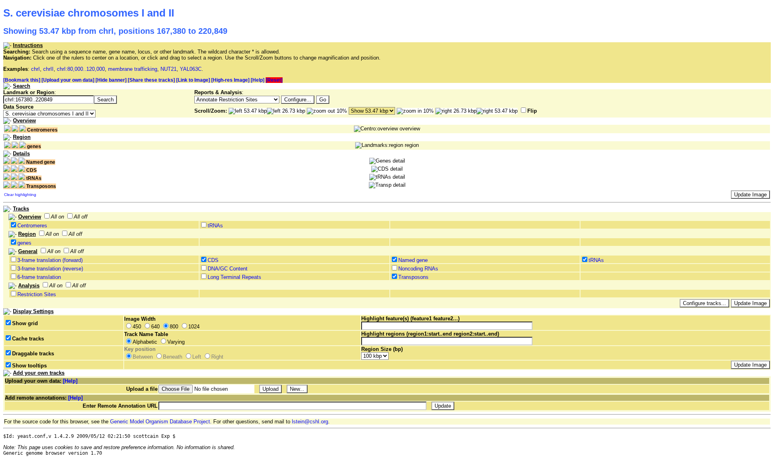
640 (155, 327)
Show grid (25, 323)
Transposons (413, 277)
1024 (194, 327)
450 (137, 327)
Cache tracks (28, 339)
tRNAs (215, 226)
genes (24, 243)
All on (57, 217)
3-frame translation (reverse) (50, 269)
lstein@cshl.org (310, 422)
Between (143, 357)
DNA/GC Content (228, 269)
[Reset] (274, 80)
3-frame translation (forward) (50, 260)
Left (196, 357)
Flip (532, 111)
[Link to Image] (193, 80)
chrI (35, 69)
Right (217, 357)
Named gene (413, 260)
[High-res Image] (230, 80)
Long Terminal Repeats (234, 277)
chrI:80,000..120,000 (81, 69)
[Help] (257, 80)
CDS (213, 260)
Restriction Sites (36, 294)
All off (80, 217)
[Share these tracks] (151, 80)
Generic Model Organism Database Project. (161, 422)
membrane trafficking (132, 69)
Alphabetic (145, 342)
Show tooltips (29, 366)
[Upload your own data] (68, 80)
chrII (48, 69)
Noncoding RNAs (418, 269)
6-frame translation (39, 277)
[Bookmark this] (21, 80)
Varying (176, 342)
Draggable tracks (33, 354)
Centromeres (32, 226)
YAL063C (191, 69)
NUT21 (168, 69)
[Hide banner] (111, 80)
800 (174, 327)
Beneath (172, 357)
